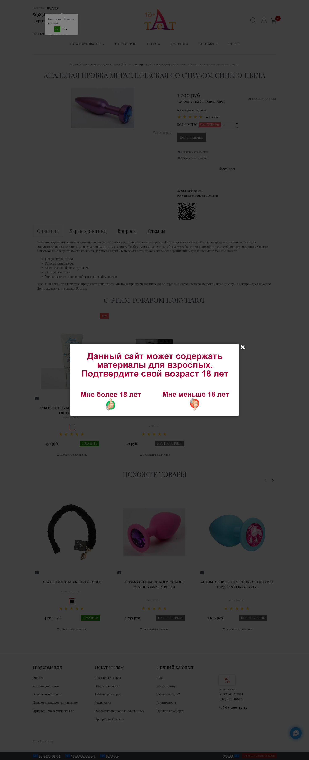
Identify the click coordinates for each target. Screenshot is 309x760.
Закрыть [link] (243, 347)
